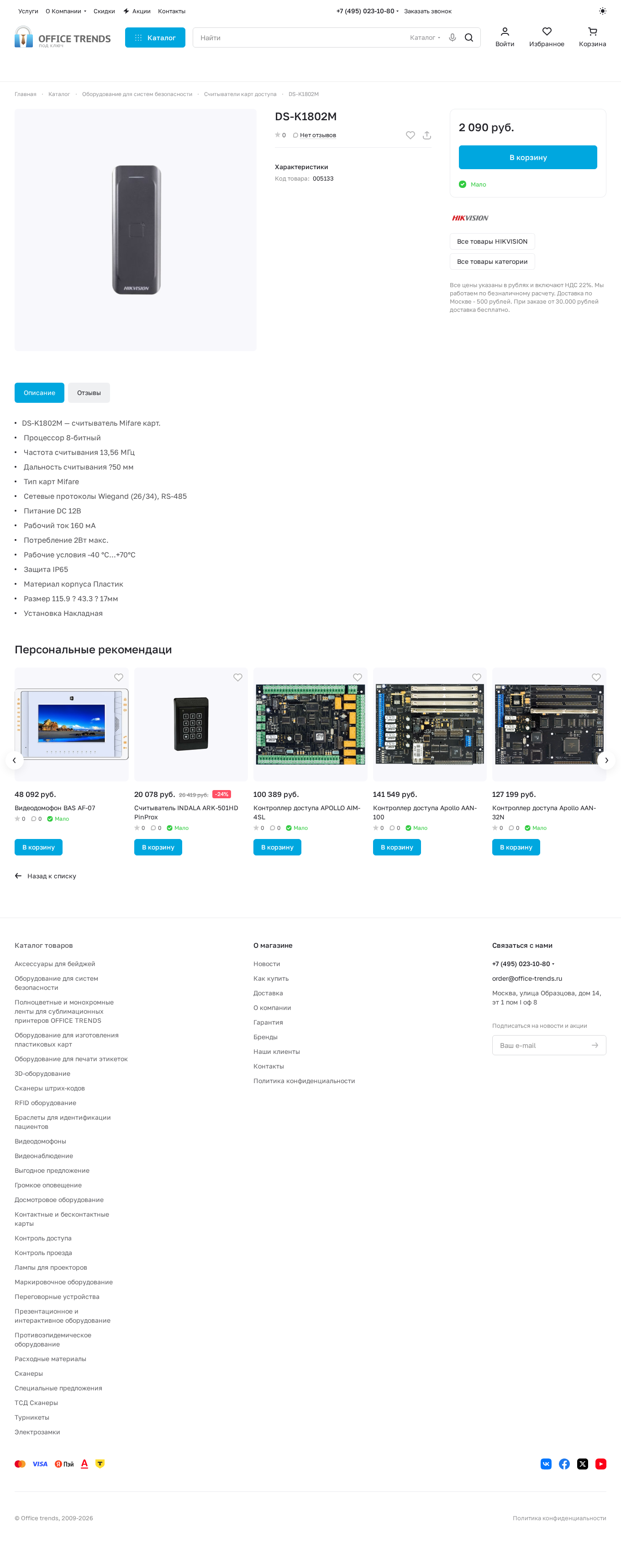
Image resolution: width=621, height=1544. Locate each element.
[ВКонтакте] (546, 1464)
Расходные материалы (50, 1358)
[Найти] (469, 37)
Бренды (265, 1037)
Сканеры (29, 1373)
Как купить (271, 978)
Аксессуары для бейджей (55, 963)
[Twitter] (582, 1464)
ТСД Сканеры (36, 1402)
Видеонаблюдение (44, 1155)
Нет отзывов (318, 135)
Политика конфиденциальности (304, 1081)
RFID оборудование (45, 1102)
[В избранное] (410, 135)
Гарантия (268, 1022)
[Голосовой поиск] (452, 37)
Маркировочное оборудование (64, 1282)
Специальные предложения (58, 1388)
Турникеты (32, 1417)
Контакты (268, 1066)
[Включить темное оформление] (602, 11)
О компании (272, 1007)
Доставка (268, 993)
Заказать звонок (428, 11)
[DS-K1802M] (136, 230)
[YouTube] (600, 1464)
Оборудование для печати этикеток (71, 1059)
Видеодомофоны (40, 1141)
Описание (39, 392)
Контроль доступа (43, 1238)
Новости (266, 963)
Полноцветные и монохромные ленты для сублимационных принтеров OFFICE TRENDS (64, 1011)
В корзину (528, 157)
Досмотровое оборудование (59, 1199)
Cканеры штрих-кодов (50, 1088)
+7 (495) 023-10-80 (366, 11)
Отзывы (89, 392)
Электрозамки (37, 1432)
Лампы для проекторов (51, 1267)
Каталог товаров (44, 945)
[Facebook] (564, 1464)
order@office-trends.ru (527, 978)
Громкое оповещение (48, 1185)
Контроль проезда (43, 1252)
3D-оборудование (42, 1073)
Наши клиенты (276, 1051)
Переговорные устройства (57, 1296)
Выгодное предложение (52, 1170)
